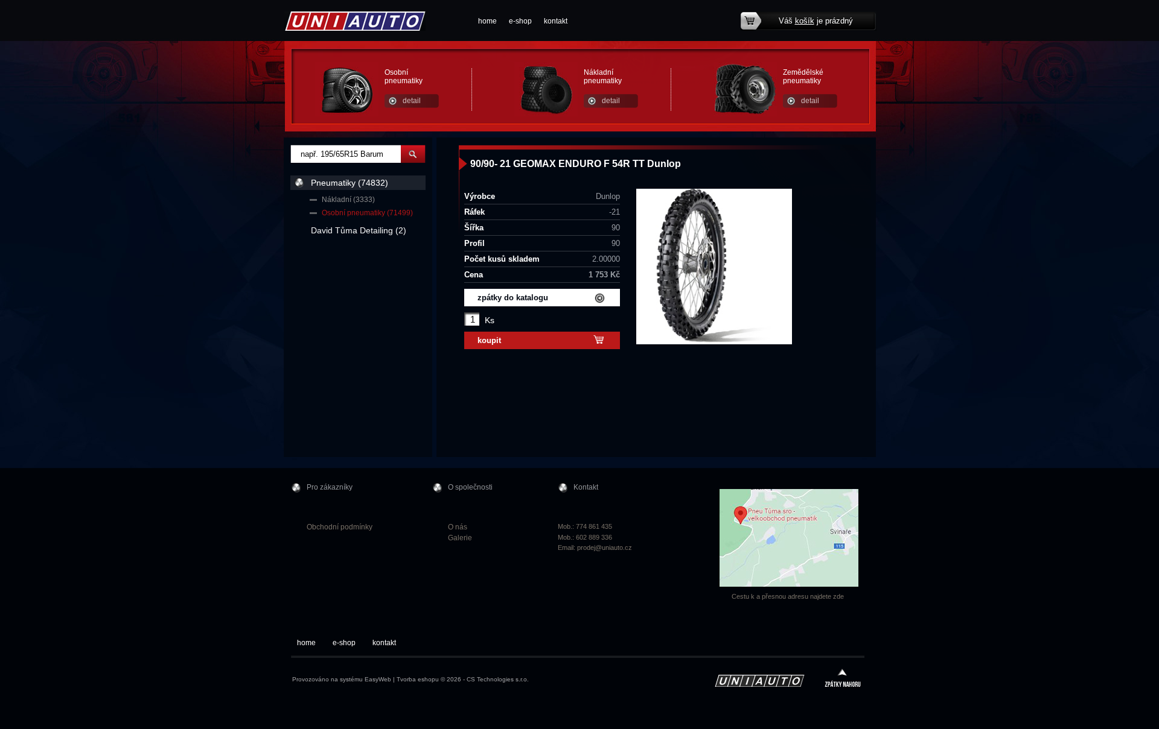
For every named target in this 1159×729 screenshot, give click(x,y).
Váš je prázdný (816, 20)
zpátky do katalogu (512, 297)
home (487, 21)
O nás (457, 527)
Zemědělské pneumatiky (803, 76)
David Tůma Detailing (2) (358, 230)
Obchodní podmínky (339, 527)
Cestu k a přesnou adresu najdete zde (788, 596)
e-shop (520, 21)
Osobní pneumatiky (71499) (367, 213)
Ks (489, 320)
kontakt (555, 21)
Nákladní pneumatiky (603, 76)
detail (412, 100)
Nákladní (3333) (348, 199)
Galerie (460, 538)
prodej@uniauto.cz (604, 547)
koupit (489, 340)
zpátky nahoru (842, 679)
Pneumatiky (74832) (349, 183)
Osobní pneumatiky (404, 76)
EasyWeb (378, 679)
